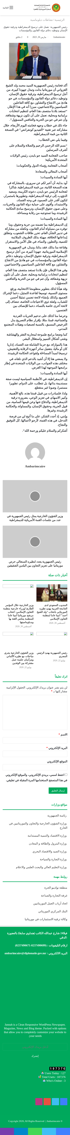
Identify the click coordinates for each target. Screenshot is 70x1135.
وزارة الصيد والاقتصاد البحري (49, 851)
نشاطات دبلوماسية (41, 19)
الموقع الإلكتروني (57, 761)
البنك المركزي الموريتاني (52, 911)
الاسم (63, 734)
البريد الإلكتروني (56, 747)
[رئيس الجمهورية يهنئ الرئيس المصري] (51, 640)
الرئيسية (60, 19)
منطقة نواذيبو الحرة (55, 887)
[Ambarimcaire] (46, 8)
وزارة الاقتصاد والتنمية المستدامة (47, 835)
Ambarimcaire (59, 37)
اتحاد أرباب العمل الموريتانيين (50, 903)
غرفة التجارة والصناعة (54, 895)
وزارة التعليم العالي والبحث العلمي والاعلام (41, 867)
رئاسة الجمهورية (57, 815)
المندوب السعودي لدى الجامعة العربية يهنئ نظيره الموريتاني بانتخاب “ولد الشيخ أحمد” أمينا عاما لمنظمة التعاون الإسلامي (52, 612)
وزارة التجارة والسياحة (53, 859)
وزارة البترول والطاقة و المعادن (48, 843)
